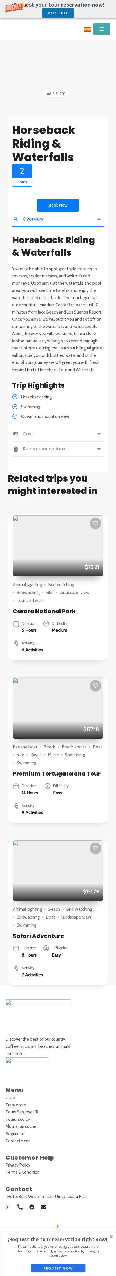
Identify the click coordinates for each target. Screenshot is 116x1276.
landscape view (75, 592)
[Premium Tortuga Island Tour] (58, 708)
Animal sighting (27, 584)
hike (49, 592)
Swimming (26, 762)
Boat (97, 747)
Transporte (16, 1104)
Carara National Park (44, 611)
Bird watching (61, 584)
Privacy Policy (18, 1165)
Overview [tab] (33, 219)
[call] (20, 1207)
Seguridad (15, 1133)
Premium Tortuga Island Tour (57, 774)
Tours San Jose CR (22, 1112)
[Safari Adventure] (58, 870)
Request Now (58, 1268)
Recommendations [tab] (44, 449)
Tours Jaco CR (18, 1119)
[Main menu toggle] (101, 29)
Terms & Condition (23, 1172)
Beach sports (74, 747)
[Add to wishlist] (95, 523)
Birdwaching (28, 592)
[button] (58, 9)
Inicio (10, 1097)
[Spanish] (87, 29)
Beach (49, 747)
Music (53, 754)
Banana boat (25, 747)
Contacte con (18, 1140)
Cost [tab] (28, 434)
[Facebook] (31, 1207)
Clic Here (58, 13)
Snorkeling (75, 754)
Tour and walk (30, 600)
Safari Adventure (38, 936)
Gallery (59, 93)
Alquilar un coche (21, 1126)
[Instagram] (8, 1207)
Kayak (36, 754)
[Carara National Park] (58, 545)
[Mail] (43, 1207)
